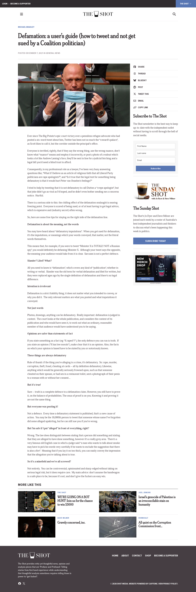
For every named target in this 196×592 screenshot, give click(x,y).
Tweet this (143, 94)
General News (53, 53)
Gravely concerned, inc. (71, 522)
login (4, 3)
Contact (137, 555)
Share (140, 66)
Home (115, 555)
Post (140, 87)
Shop (148, 555)
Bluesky (142, 80)
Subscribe (156, 168)
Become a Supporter (20, 3)
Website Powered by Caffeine (143, 583)
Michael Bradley (26, 27)
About (125, 555)
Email (140, 100)
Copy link (142, 107)
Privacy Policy (170, 583)
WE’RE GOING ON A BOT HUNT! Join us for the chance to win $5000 (75, 501)
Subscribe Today (155, 241)
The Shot (184, 3)
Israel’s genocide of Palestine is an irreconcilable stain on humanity (157, 501)
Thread (141, 73)
